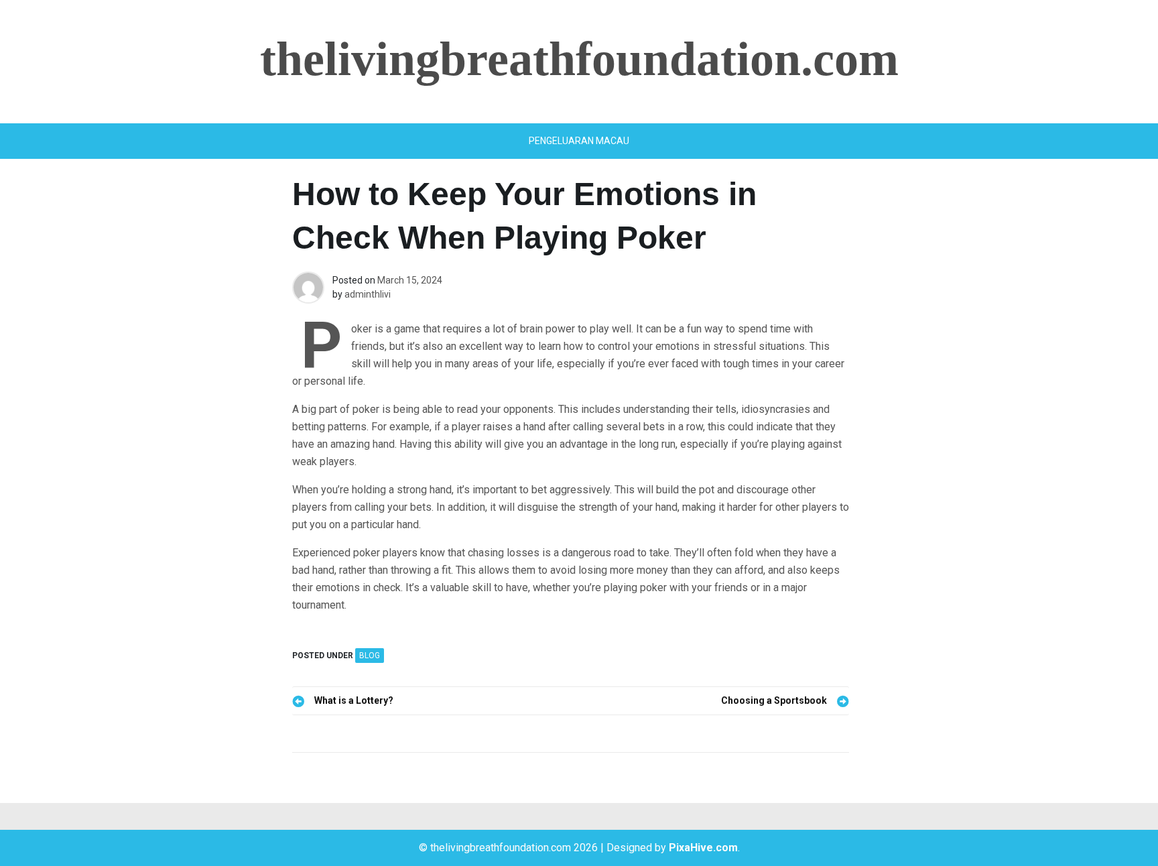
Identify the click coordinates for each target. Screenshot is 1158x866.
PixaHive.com (703, 847)
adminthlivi (367, 294)
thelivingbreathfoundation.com (579, 59)
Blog (369, 655)
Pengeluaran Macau (579, 140)
